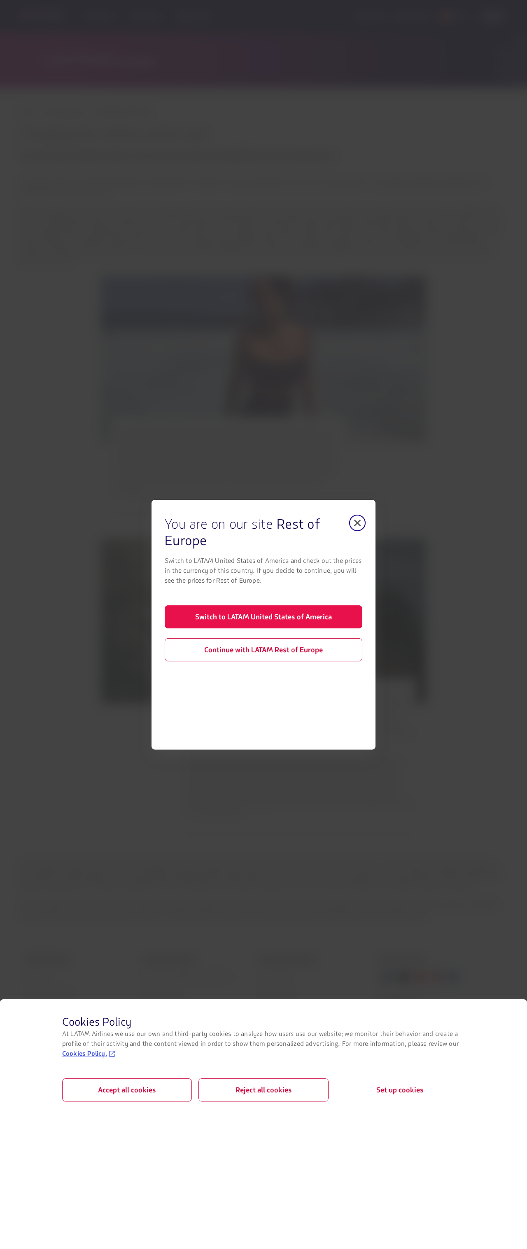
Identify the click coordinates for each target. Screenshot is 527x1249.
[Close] (357, 522)
